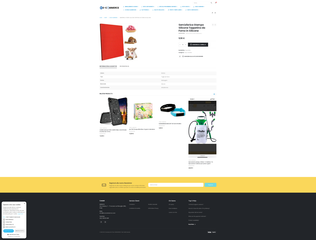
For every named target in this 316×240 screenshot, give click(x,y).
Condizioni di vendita (134, 208)
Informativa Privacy (153, 208)
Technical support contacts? (195, 204)
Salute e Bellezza (159, 10)
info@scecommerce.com (107, 213)
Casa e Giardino (199, 6)
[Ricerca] (211, 2)
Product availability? (193, 220)
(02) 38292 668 (104, 218)
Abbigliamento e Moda (131, 6)
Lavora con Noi (173, 212)
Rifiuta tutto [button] (20, 231)
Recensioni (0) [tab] (124, 66)
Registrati (210, 185)
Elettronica (145, 10)
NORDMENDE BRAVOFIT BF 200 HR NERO (140, 123)
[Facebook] (212, 13)
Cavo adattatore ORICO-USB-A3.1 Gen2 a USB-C (201, 129)
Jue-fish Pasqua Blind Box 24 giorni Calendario (112, 129)
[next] (215, 25)
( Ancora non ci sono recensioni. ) (193, 33)
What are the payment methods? (197, 216)
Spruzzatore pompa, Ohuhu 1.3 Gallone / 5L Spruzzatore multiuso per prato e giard (171, 162)
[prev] (213, 25)
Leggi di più (20, 214)
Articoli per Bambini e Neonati (168, 6)
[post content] (114, 111)
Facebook (180, 56)
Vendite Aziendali (152, 204)
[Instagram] (215, 13)
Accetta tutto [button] (8, 231)
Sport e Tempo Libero (176, 10)
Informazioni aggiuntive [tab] (108, 66)
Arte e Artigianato (148, 6)
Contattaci (132, 204)
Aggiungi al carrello (199, 44)
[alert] (14, 220)
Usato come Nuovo (192, 10)
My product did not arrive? (195, 212)
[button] (134, 57)
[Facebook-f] (101, 222)
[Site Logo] (109, 7)
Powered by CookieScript (14, 236)
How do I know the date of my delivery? (199, 208)
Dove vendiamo (173, 208)
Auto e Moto (185, 6)
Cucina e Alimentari (130, 10)
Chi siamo (171, 204)
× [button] (24, 203)
